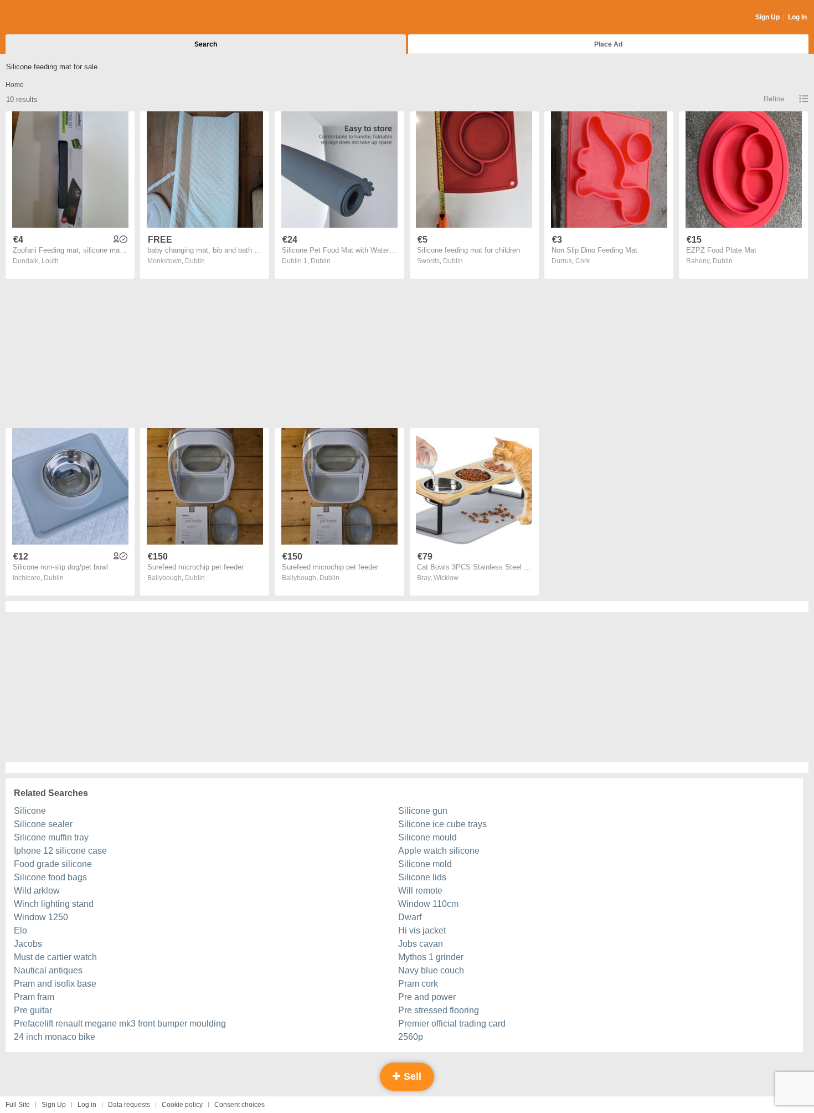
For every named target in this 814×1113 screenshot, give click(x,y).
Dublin (195, 261)
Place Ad (608, 44)
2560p (410, 1037)
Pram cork (418, 983)
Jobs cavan (420, 943)
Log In (797, 17)
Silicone (30, 810)
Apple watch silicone (439, 850)
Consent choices (239, 1105)
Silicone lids (422, 877)
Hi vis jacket (422, 930)
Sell (411, 1076)
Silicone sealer (43, 824)
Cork (582, 261)
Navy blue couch (431, 970)
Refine (774, 99)
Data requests (129, 1105)
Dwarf (409, 917)
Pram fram (34, 997)
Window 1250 (41, 917)
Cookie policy (182, 1105)
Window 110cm (428, 904)
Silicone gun (422, 810)
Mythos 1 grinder (430, 957)
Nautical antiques (48, 970)
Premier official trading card (452, 1023)
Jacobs (28, 943)
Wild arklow (37, 890)
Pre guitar (33, 1010)
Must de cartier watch (55, 957)
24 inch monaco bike (54, 1037)
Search (205, 44)
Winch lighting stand (54, 904)
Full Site (18, 1105)
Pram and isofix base (55, 983)
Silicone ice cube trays (442, 824)
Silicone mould (427, 837)
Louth (50, 261)
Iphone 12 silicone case (60, 850)
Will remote (420, 890)
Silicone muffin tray (51, 837)
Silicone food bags (50, 877)
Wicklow (446, 578)
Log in (87, 1105)
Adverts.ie (49, 18)
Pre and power (427, 997)
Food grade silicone (53, 864)
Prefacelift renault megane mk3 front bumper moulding (120, 1023)
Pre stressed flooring (438, 1010)
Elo (20, 930)
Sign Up (767, 17)
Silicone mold (425, 864)
